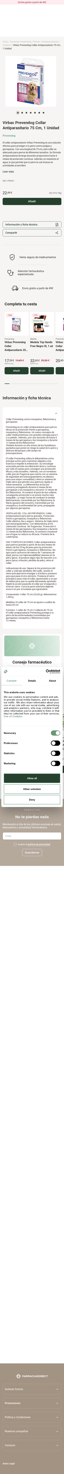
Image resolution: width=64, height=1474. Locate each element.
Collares (7, 45)
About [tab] (52, 680)
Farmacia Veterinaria (20, 41)
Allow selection (32, 788)
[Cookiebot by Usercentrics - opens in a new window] (46, 672)
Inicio (5, 41)
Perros (36, 41)
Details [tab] (32, 680)
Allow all (32, 778)
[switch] (55, 743)
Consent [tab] (11, 680)
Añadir (16, 370)
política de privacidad (39, 844)
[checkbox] (15, 844)
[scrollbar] (31, 384)
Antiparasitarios (50, 41)
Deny (32, 799)
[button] (32, 1403)
